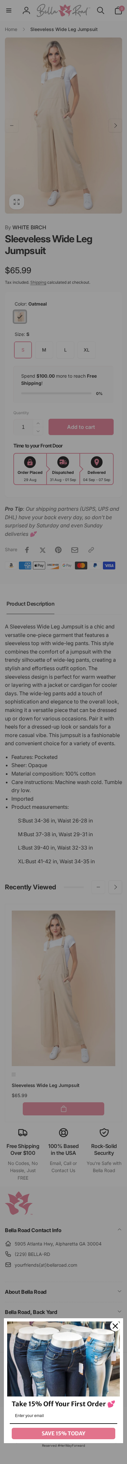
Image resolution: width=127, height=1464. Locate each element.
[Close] (115, 1326)
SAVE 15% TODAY (63, 1433)
